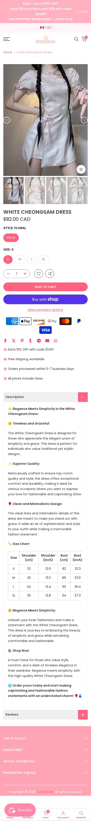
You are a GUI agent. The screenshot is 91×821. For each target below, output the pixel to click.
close (84, 11)
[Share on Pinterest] (22, 341)
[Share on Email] (47, 341)
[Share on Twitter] (14, 341)
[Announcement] (41, 11)
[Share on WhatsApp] (56, 341)
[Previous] (6, 120)
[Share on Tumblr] (30, 341)
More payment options (45, 309)
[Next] (84, 120)
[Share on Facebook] (5, 341)
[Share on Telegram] (39, 341)
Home (7, 52)
